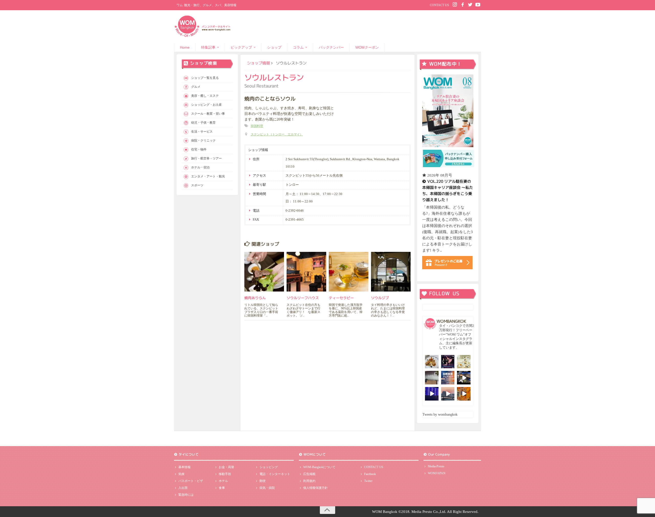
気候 (181, 474)
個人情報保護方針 (315, 488)
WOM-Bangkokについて (319, 467)
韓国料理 (257, 126)
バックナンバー (331, 47)
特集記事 (208, 47)
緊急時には (186, 495)
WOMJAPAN (436, 473)
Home (185, 47)
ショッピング (268, 467)
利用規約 (309, 481)
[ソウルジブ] (391, 272)
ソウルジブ (380, 297)
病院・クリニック (203, 140)
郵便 (262, 481)
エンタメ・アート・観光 (208, 176)
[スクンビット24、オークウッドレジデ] (464, 394)
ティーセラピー (341, 297)
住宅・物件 (198, 149)
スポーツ (197, 185)
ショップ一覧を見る (205, 78)
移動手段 (225, 474)
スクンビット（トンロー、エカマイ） (277, 134)
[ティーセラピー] (348, 272)
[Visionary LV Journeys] (464, 377)
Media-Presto (436, 466)
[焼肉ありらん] (264, 272)
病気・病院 (267, 488)
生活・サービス (202, 131)
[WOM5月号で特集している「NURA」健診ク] (432, 377)
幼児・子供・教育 (203, 122)
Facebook (370, 474)
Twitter (368, 481)
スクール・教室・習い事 (208, 113)
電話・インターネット (274, 474)
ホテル (223, 481)
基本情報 (184, 467)
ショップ (274, 47)
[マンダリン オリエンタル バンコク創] (464, 362)
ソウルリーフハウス (303, 297)
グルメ (195, 87)
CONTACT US (439, 5)
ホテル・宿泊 (200, 167)
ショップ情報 (258, 63)
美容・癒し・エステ (205, 96)
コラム (298, 47)
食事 (222, 488)
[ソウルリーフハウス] (306, 272)
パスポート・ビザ (190, 481)
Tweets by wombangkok (439, 414)
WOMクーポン (367, 47)
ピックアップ (241, 47)
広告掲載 (309, 474)
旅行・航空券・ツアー (206, 158)
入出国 (183, 488)
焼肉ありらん (255, 297)
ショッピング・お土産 (206, 104)
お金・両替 (226, 467)
